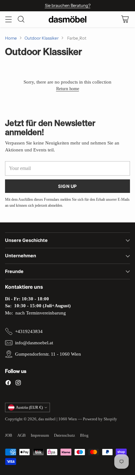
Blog (84, 435)
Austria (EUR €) (29, 407)
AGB (21, 435)
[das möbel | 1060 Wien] (67, 19)
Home (11, 38)
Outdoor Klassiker (41, 38)
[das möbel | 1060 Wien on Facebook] (8, 384)
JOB (8, 435)
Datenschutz (64, 435)
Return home (67, 88)
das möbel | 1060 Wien (57, 419)
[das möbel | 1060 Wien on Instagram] (18, 384)
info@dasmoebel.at (34, 342)
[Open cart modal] (124, 19)
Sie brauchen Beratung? (67, 5)
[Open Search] (20, 19)
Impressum (40, 435)
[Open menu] (8, 19)
